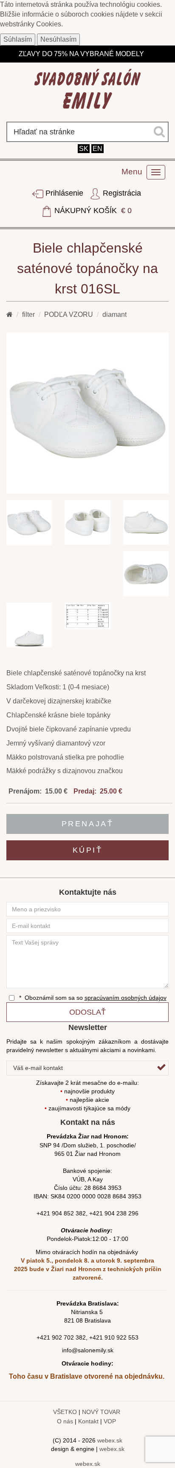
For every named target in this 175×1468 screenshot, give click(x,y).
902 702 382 (69, 1337)
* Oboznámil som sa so (92, 997)
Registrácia (121, 193)
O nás (65, 1421)
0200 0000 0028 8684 (96, 1196)
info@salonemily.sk (87, 1350)
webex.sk (109, 1440)
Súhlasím (17, 39)
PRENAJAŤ (87, 823)
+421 (44, 1337)
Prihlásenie (64, 193)
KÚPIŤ (88, 850)
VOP (110, 1421)
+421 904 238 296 (113, 1213)
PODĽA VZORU (68, 314)
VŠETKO (65, 1411)
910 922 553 (121, 1337)
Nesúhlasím (58, 39)
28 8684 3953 (102, 1187)
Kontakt (88, 1421)
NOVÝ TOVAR (101, 1411)
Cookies (48, 24)
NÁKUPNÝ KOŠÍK (92, 210)
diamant (114, 314)
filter (28, 314)
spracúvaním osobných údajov (126, 997)
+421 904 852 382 (61, 1213)
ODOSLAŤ (87, 1012)
